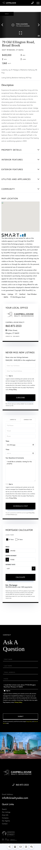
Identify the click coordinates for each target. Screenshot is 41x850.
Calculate (20, 577)
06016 (6, 297)
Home (3, 294)
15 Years (20, 539)
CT (16, 294)
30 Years (11, 539)
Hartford (22, 294)
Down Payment (11, 556)
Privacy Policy (13, 389)
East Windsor (32, 294)
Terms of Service (11, 514)
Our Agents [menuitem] (6, 821)
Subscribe (20, 397)
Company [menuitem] (5, 818)
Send (20, 717)
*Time (7, 449)
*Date (7, 441)
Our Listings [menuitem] (6, 812)
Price (7, 547)
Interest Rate (10, 564)
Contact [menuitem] (4, 824)
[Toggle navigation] (38, 3)
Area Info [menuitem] (5, 815)
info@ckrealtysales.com (15, 798)
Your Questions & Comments (15, 458)
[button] (3, 25)
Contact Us (9, 336)
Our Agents (16, 336)
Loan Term (10, 535)
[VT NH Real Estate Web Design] (20, 834)
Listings (10, 294)
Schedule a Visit (28, 419)
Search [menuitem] (4, 809)
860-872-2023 (13, 326)
